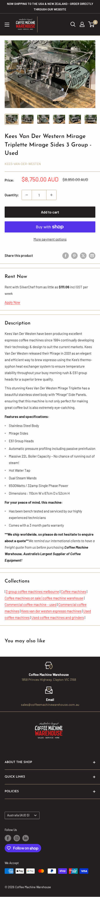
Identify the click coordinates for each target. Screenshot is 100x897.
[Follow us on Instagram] (16, 838)
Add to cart (50, 212)
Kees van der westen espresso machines (51, 611)
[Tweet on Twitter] (83, 255)
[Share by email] (92, 255)
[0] (91, 24)
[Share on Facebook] (65, 255)
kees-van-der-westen (23, 164)
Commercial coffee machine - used (31, 604)
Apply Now (12, 302)
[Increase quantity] (51, 195)
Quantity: (12, 195)
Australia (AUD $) (18, 815)
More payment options (50, 239)
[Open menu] (7, 24)
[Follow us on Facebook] (8, 838)
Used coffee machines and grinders (57, 617)
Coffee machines (73, 591)
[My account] (82, 24)
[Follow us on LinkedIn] (25, 838)
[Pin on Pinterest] (74, 255)
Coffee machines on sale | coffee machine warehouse (44, 598)
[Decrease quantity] (27, 195)
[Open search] (73, 24)
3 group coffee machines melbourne (32, 591)
